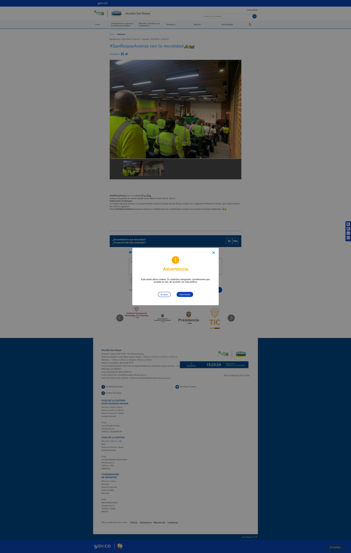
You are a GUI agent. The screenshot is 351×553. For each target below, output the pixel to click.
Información (185, 294)
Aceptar (164, 294)
